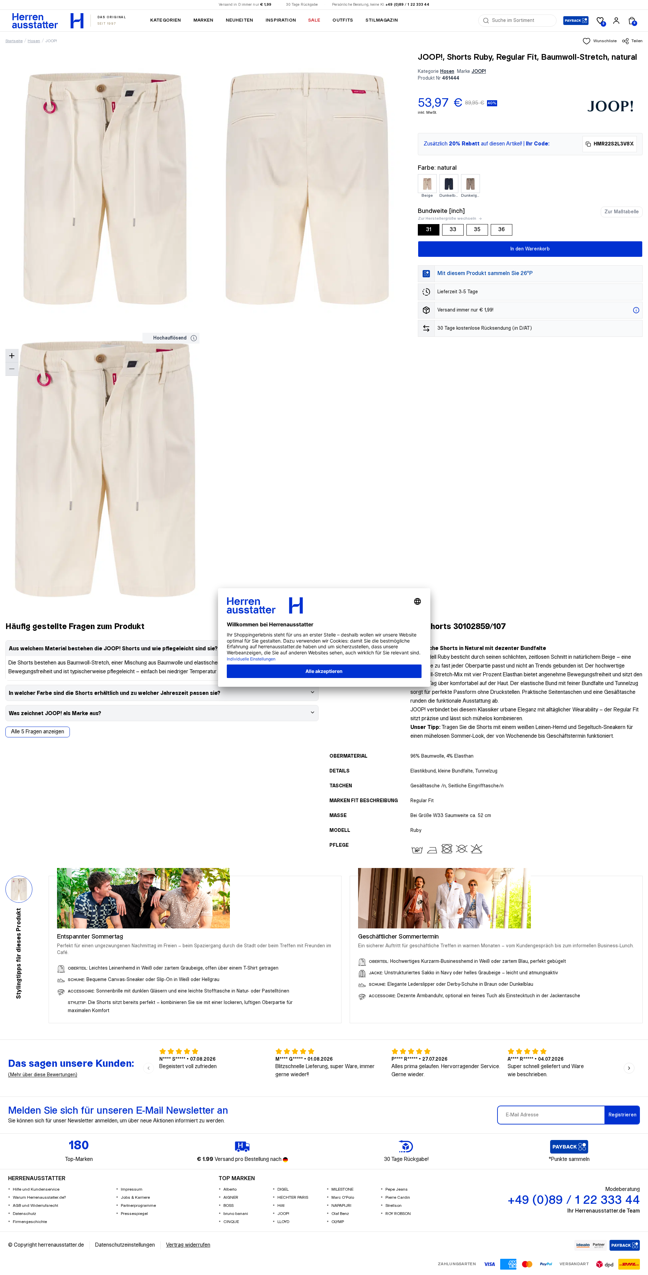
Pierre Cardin (397, 1197)
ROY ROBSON (398, 1214)
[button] (600, 41)
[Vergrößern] (11, 355)
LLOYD (283, 1222)
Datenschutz (24, 1214)
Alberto (230, 1189)
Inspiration (281, 20)
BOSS (228, 1206)
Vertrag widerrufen (188, 1245)
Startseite (14, 41)
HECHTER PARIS (292, 1197)
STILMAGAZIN (382, 20)
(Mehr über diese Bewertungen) (42, 1075)
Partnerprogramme (138, 1206)
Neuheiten (239, 20)
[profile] (616, 20)
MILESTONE (342, 1189)
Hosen (34, 41)
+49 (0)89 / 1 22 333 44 (407, 4)
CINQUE (231, 1222)
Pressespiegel (134, 1214)
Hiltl (281, 1206)
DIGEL (283, 1189)
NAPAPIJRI (341, 1206)
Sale (314, 20)
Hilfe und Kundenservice (36, 1189)
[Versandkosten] (636, 310)
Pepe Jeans (396, 1189)
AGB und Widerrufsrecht (35, 1206)
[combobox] (522, 20)
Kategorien (165, 20)
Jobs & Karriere (135, 1197)
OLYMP (337, 1222)
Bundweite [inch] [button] (441, 211)
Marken (203, 20)
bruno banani (235, 1214)
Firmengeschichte (30, 1222)
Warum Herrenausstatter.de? (39, 1197)
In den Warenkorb (530, 249)
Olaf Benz (340, 1214)
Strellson (393, 1206)
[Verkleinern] (11, 369)
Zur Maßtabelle (621, 212)
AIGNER (230, 1197)
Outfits (342, 20)
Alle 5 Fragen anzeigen (37, 731)
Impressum (131, 1189)
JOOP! (51, 41)
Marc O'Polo (342, 1197)
